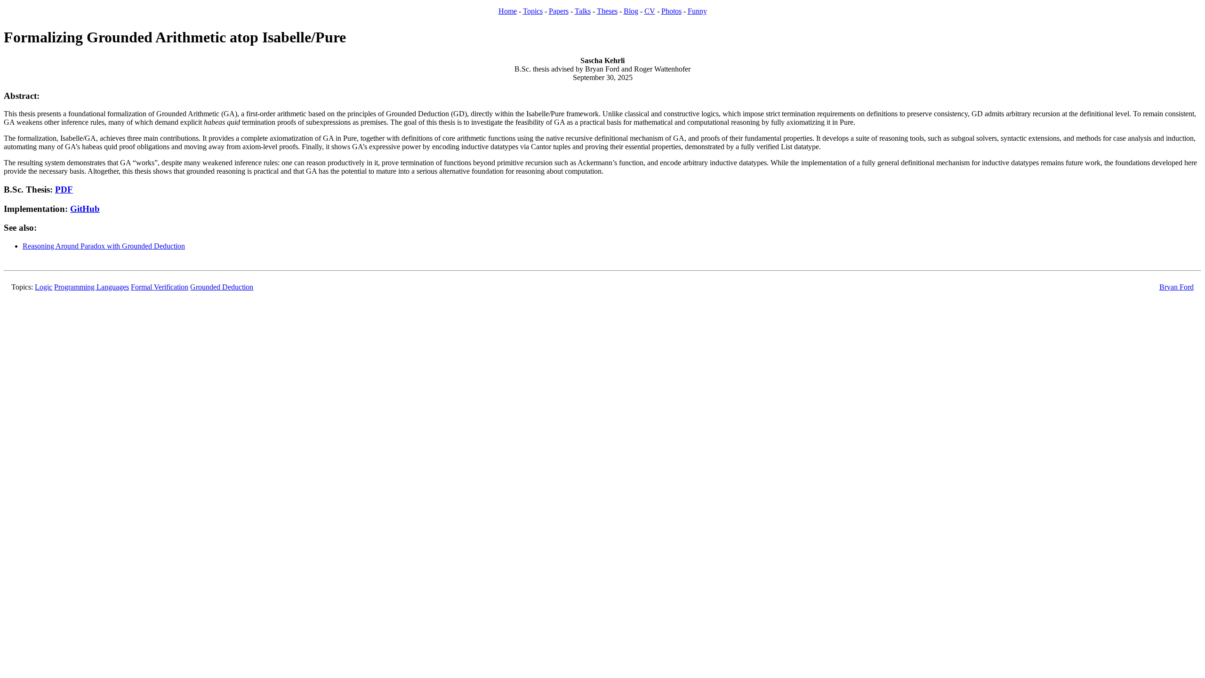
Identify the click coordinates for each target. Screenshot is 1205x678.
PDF (64, 189)
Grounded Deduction (221, 287)
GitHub (85, 209)
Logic (43, 287)
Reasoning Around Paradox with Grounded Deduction (104, 246)
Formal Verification (159, 287)
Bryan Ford (1176, 287)
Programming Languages (91, 287)
